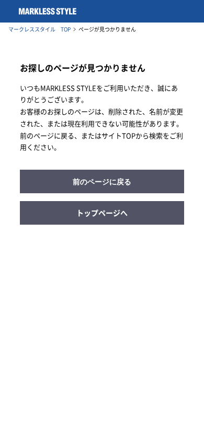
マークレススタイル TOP (39, 29)
